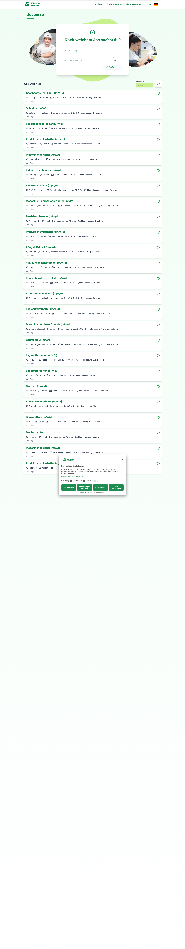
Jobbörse (97, 4)
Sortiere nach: (141, 81)
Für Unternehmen (114, 4)
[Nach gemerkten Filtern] (158, 84)
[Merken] (158, 93)
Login (148, 4)
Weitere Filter (114, 67)
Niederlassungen (134, 4)
